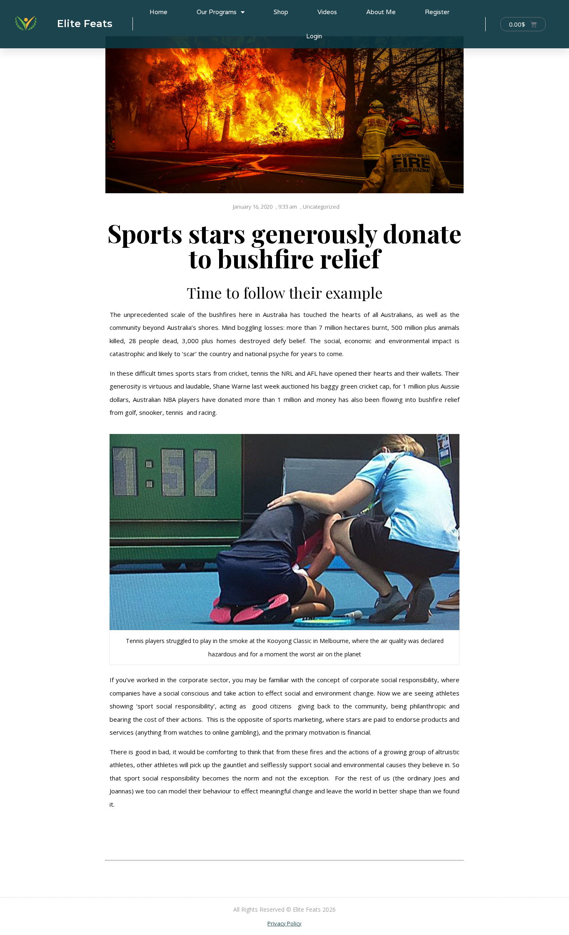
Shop (281, 12)
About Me (381, 12)
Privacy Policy (284, 923)
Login (314, 36)
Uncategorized (321, 206)
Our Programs (217, 12)
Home (158, 12)
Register (437, 12)
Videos (327, 12)
